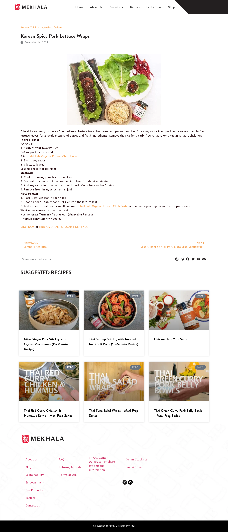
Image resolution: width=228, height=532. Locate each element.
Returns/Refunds (70, 467)
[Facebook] (130, 482)
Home (79, 7)
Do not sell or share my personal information (102, 466)
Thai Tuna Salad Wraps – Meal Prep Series (113, 413)
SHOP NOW (28, 227)
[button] (177, 259)
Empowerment (35, 482)
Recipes (135, 7)
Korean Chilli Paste (32, 27)
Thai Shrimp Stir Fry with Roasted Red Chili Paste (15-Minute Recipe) (113, 342)
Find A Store (134, 467)
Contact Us (33, 505)
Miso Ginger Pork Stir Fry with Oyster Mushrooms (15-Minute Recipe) (46, 344)
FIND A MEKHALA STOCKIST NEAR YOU (63, 227)
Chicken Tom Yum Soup (170, 339)
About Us (96, 7)
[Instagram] (125, 482)
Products (114, 7)
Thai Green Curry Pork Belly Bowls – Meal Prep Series (178, 413)
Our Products (34, 490)
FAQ (61, 459)
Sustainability (35, 475)
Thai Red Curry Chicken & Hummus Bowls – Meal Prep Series (48, 413)
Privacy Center (98, 457)
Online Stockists (136, 459)
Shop (171, 7)
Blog (28, 467)
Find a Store (154, 7)
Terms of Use (68, 475)
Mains (47, 27)
